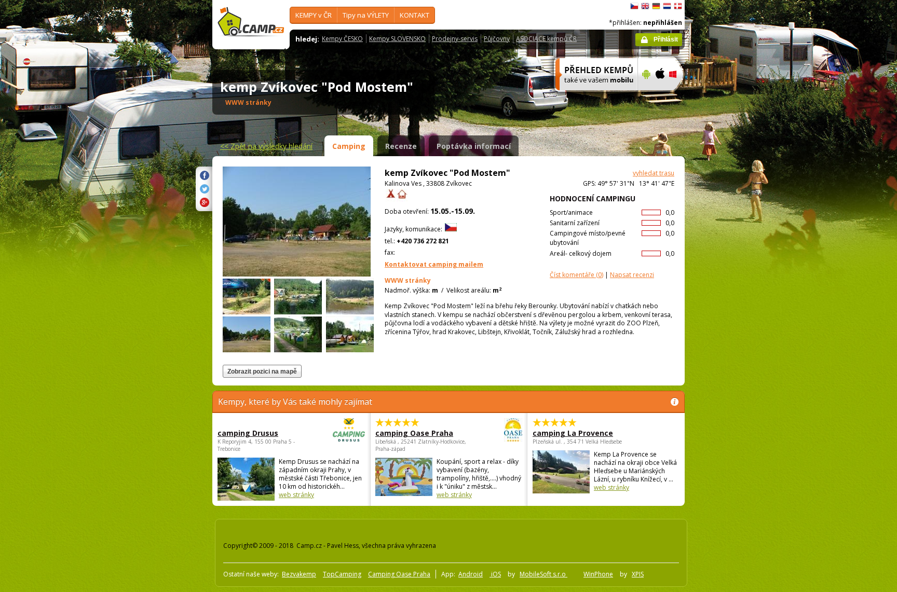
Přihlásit (666, 39)
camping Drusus (248, 433)
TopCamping (342, 574)
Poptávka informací (474, 146)
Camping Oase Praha (399, 574)
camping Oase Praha (414, 433)
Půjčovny (497, 38)
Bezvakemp (299, 574)
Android (470, 574)
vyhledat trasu (653, 173)
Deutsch (656, 6)
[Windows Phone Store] (679, 97)
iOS (495, 574)
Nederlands (667, 6)
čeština (634, 6)
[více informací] (592, 97)
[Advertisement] (728, 311)
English (645, 6)
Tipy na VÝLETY (366, 15)
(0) (576, 274)
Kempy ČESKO (342, 38)
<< (266, 146)
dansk (678, 6)
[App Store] (660, 97)
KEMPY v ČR (313, 15)
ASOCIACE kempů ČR (546, 38)
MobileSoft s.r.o (543, 574)
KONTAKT (414, 15)
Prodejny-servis (455, 38)
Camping (348, 146)
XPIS (638, 574)
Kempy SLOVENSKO (397, 38)
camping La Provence (573, 433)
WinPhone (598, 574)
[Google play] (645, 97)
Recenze (401, 146)
